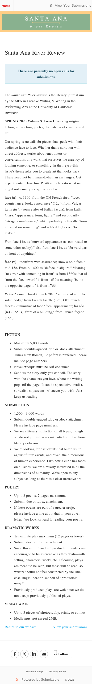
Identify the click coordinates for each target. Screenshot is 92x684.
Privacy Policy (57, 671)
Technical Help (34, 671)
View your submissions (70, 626)
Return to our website (20, 626)
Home (6, 6)
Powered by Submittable (40, 679)
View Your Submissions (73, 5)
